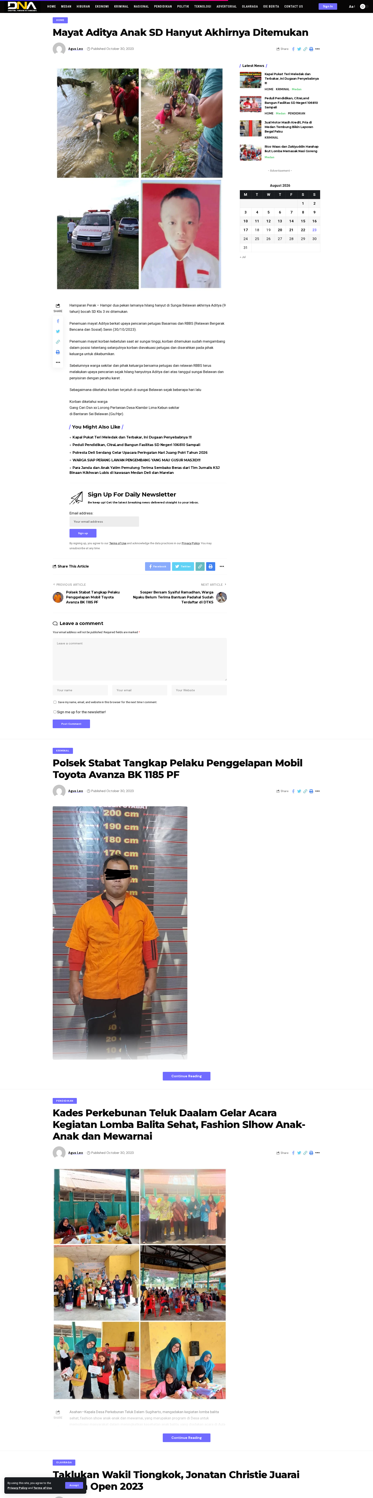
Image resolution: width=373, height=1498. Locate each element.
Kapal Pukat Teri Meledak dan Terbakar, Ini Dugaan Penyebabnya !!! (132, 437)
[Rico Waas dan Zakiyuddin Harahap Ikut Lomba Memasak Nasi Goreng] (250, 152)
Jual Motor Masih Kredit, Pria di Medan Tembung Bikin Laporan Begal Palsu (289, 126)
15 (303, 221)
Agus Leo (75, 49)
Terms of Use (42, 1488)
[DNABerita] (22, 6)
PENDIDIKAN (296, 113)
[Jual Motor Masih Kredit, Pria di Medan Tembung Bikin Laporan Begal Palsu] (250, 128)
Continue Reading (186, 1076)
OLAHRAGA (64, 1462)
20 (280, 230)
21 (291, 230)
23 (314, 230)
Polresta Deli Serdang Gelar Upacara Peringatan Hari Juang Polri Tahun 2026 (140, 453)
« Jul (243, 257)
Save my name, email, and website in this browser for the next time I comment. (107, 702)
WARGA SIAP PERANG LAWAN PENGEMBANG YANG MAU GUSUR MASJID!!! (137, 460)
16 (314, 221)
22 (303, 230)
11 (257, 221)
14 (291, 221)
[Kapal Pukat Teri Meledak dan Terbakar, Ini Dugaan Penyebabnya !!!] (250, 80)
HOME (60, 20)
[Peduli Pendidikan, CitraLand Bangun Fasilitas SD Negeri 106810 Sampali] (250, 104)
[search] (343, 6)
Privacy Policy (17, 1488)
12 (268, 221)
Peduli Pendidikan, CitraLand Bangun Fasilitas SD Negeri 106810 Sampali (136, 445)
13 (280, 221)
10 (245, 221)
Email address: (81, 513)
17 (245, 230)
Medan (297, 89)
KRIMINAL (282, 89)
